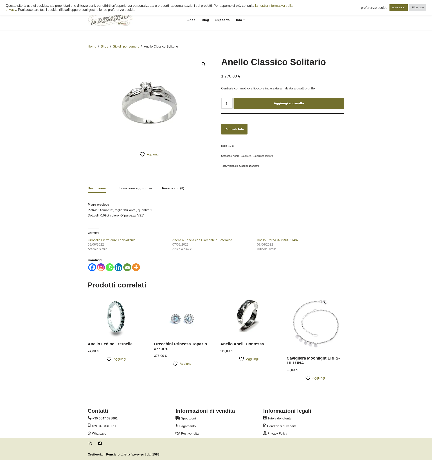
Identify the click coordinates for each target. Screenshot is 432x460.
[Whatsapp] (110, 267)
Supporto (222, 20)
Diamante (254, 165)
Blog (205, 20)
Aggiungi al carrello (289, 103)
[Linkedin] (118, 267)
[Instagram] (101, 267)
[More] (136, 267)
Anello (236, 156)
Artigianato (232, 165)
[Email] (127, 267)
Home (92, 46)
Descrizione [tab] (97, 188)
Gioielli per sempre (126, 46)
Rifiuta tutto (418, 7)
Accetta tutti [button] (398, 7)
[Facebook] (92, 267)
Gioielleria (246, 156)
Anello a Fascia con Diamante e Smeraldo (202, 240)
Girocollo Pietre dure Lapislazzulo (111, 240)
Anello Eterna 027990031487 (278, 240)
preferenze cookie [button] (121, 9)
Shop (191, 20)
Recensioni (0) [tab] (173, 188)
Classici (243, 165)
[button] (244, 20)
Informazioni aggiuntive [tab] (134, 188)
